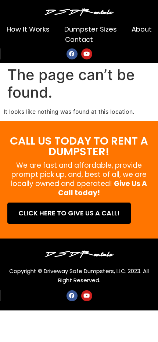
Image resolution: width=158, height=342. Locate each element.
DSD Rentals (79, 11)
